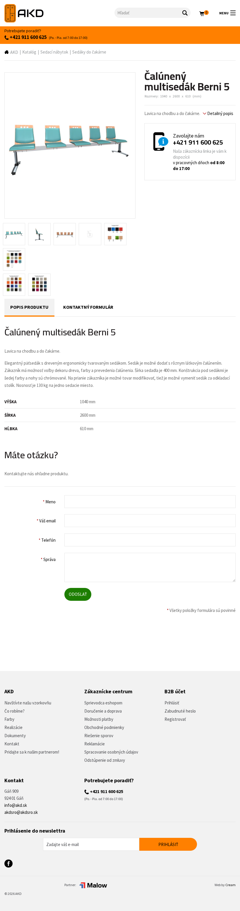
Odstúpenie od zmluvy (104, 760)
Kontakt (11, 744)
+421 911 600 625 (28, 37)
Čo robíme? (14, 711)
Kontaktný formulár (88, 307)
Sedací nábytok (54, 52)
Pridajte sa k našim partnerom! (31, 752)
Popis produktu (29, 307)
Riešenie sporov (98, 735)
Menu (224, 13)
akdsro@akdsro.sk (21, 812)
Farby (9, 719)
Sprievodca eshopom (103, 703)
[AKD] (59, 13)
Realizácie (13, 727)
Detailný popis (219, 113)
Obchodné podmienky (104, 727)
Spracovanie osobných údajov (111, 752)
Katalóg (29, 52)
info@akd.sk (15, 805)
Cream (230, 885)
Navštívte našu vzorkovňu (27, 703)
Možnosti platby (98, 719)
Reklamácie (94, 744)
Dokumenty (15, 735)
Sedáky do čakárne (89, 52)
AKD (14, 52)
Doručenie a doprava (103, 711)
